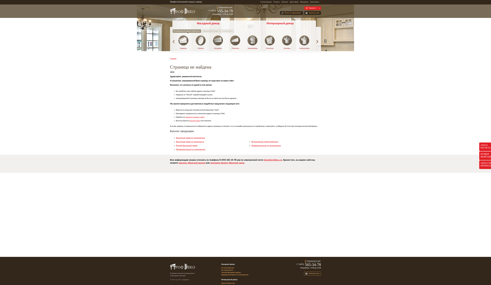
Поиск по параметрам (292, 13)
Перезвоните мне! (226, 7)
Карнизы (183, 48)
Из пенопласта (227, 270)
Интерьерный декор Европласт (186, 31)
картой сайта (195, 121)
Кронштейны (252, 48)
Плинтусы (235, 48)
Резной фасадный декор (186, 146)
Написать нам (314, 13)
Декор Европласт (228, 283)
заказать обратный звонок (192, 163)
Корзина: (313, 8)
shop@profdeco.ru (273, 160)
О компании (266, 2)
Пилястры (270, 48)
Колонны (287, 48)
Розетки (201, 48)
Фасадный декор (208, 23)
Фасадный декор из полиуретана (190, 138)
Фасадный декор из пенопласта (190, 142)
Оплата (284, 2)
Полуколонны (304, 48)
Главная (173, 59)
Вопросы (304, 2)
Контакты (314, 2)
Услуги (277, 2)
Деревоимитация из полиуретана (218, 31)
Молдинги (218, 48)
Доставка (294, 2)
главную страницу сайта (194, 117)
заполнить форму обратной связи (227, 163)
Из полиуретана (227, 268)
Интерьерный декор (280, 23)
